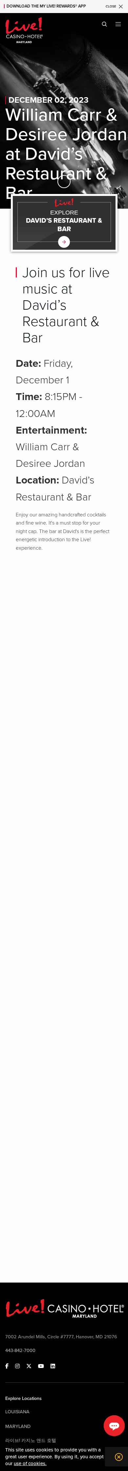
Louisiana (17, 1412)
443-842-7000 (20, 1350)
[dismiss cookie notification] (117, 1457)
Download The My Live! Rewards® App (46, 6)
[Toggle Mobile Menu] (118, 24)
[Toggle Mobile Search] (104, 24)
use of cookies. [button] (30, 1463)
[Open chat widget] (114, 1425)
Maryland (18, 1426)
